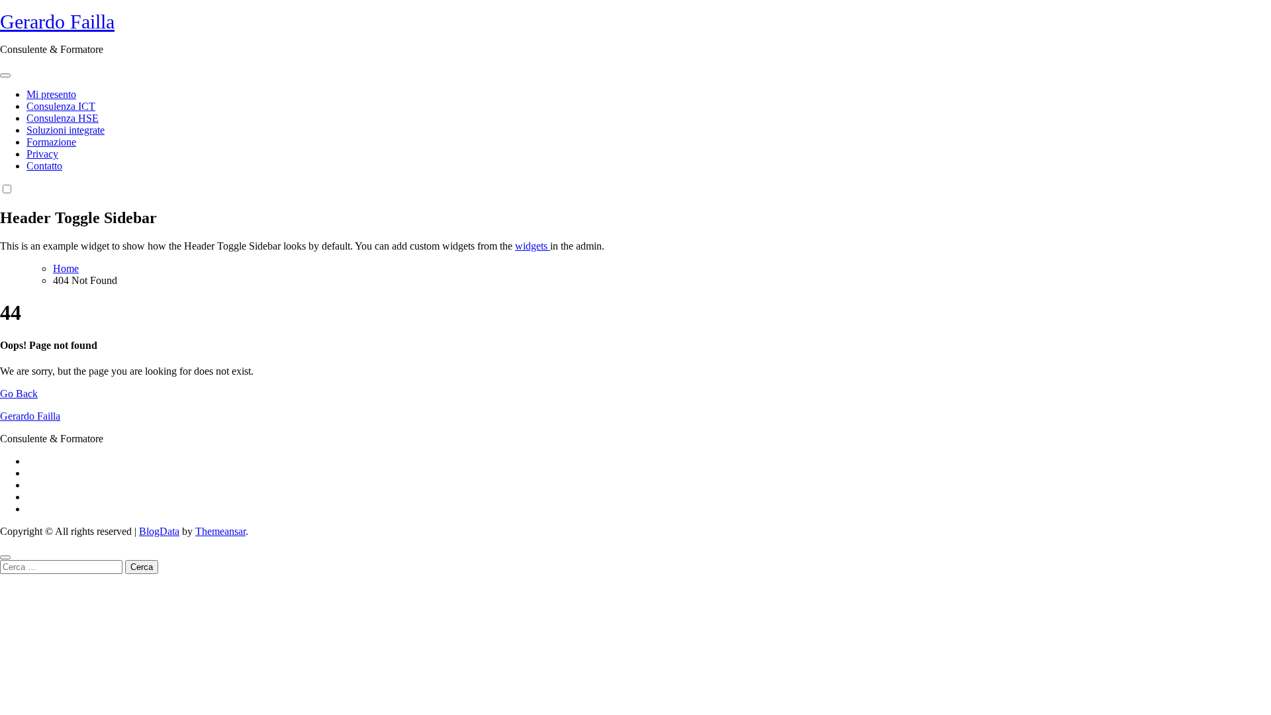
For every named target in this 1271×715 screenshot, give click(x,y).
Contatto (44, 165)
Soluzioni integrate (65, 130)
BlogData (159, 531)
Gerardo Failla (57, 21)
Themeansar (220, 531)
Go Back (19, 393)
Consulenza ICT (60, 106)
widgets (532, 246)
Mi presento (51, 94)
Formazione (51, 142)
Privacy (42, 154)
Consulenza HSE (62, 118)
